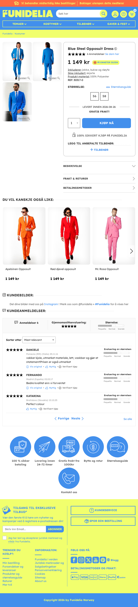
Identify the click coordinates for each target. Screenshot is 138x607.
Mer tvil (7, 584)
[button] (131, 251)
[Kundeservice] (123, 14)
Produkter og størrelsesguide (12, 575)
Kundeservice (105, 510)
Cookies (40, 573)
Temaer (18, 24)
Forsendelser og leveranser (13, 568)
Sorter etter (13, 340)
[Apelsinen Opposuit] (24, 236)
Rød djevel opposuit (63, 269)
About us (40, 581)
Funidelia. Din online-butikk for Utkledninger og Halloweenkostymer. (28, 13)
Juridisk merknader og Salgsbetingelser (49, 564)
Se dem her (112, 54)
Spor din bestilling (105, 521)
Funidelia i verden (46, 559)
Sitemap (40, 577)
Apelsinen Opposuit (18, 269)
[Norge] (74, 560)
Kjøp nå (107, 123)
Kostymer (51, 24)
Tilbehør (84, 24)
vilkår (11, 541)
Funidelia (7, 33)
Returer (7, 581)
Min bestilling (11, 563)
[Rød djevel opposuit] (69, 236)
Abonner (55, 529)
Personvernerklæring (48, 570)
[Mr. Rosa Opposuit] (114, 236)
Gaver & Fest (117, 24)
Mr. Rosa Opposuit (107, 269)
